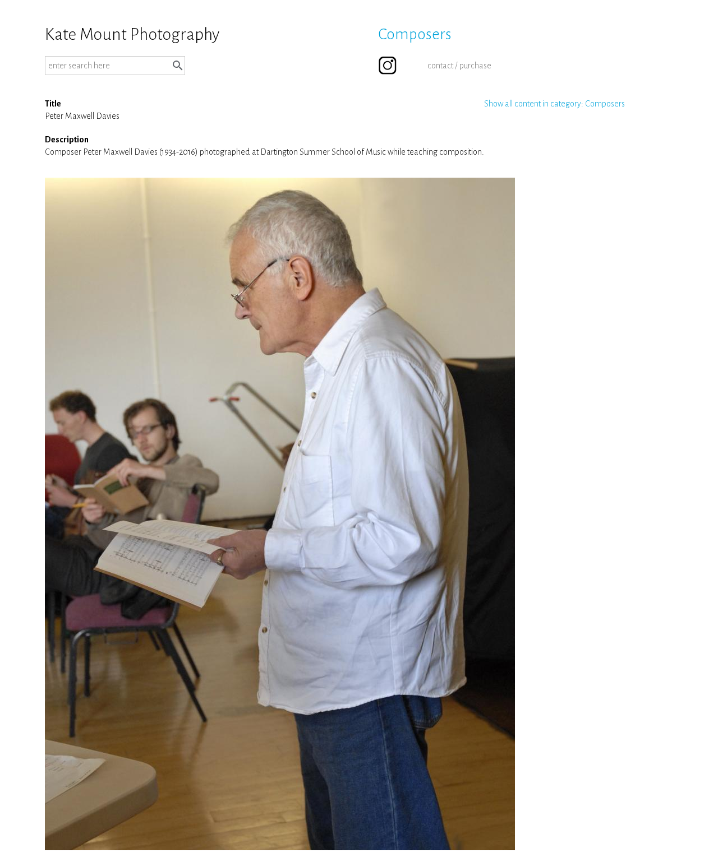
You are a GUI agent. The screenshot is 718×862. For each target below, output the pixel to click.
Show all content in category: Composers (554, 103)
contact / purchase (459, 65)
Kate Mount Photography (132, 34)
